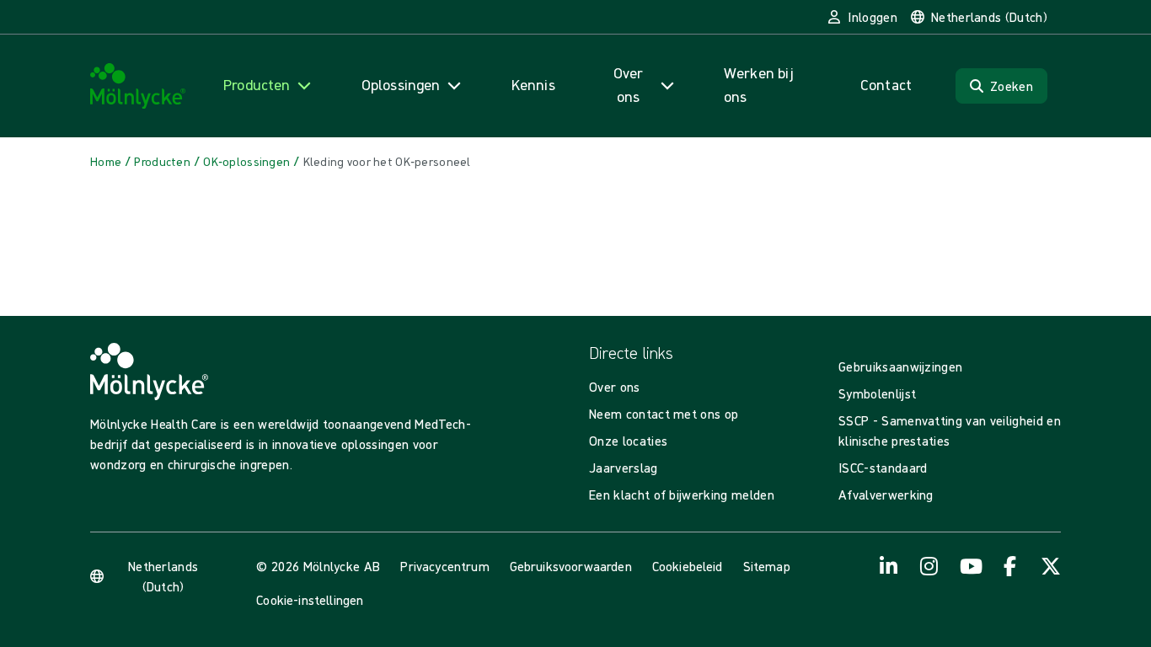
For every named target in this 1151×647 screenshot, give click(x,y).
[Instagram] (929, 566)
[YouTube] (970, 566)
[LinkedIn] (889, 566)
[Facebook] (1010, 566)
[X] (1051, 566)
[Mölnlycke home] (138, 86)
